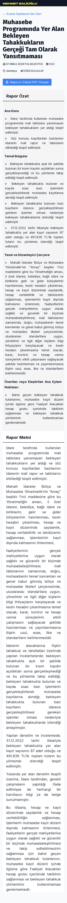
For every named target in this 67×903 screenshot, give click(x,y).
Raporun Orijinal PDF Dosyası (29, 82)
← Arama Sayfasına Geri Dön (22, 14)
